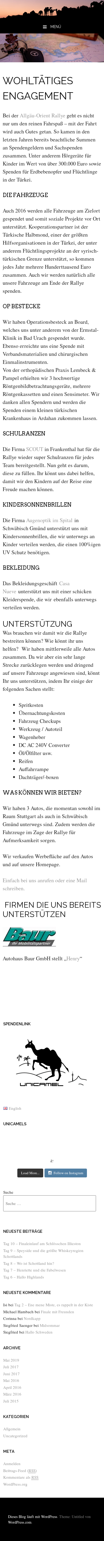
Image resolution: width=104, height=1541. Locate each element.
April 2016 (12, 1387)
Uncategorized (15, 1435)
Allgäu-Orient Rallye (42, 115)
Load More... (30, 1172)
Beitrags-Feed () (20, 1470)
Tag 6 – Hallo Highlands (23, 1277)
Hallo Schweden (39, 1332)
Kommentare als (20, 1477)
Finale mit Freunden (57, 1311)
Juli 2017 (11, 1366)
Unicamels (14, 1124)
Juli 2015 (11, 1401)
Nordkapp (32, 1318)
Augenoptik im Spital (49, 520)
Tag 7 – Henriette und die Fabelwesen (34, 1270)
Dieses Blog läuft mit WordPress (32, 1516)
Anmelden (12, 1463)
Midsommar (50, 1325)
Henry (73, 958)
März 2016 (12, 1394)
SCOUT (34, 449)
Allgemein (12, 1428)
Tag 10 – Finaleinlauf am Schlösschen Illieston (42, 1243)
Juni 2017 (11, 1373)
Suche (8, 1192)
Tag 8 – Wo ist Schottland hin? (28, 1263)
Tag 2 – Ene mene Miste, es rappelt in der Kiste (53, 1304)
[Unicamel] (52, 16)
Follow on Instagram (68, 1172)
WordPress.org (15, 1484)
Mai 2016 (11, 1380)
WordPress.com (19, 1522)
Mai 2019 (11, 1360)
